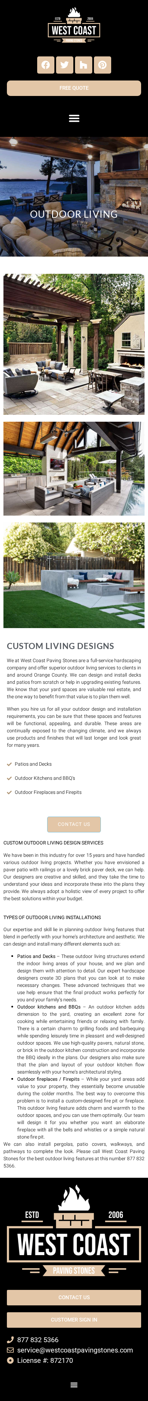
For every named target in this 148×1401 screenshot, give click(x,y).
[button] (74, 118)
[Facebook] (45, 65)
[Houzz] (83, 65)
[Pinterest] (102, 65)
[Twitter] (64, 65)
